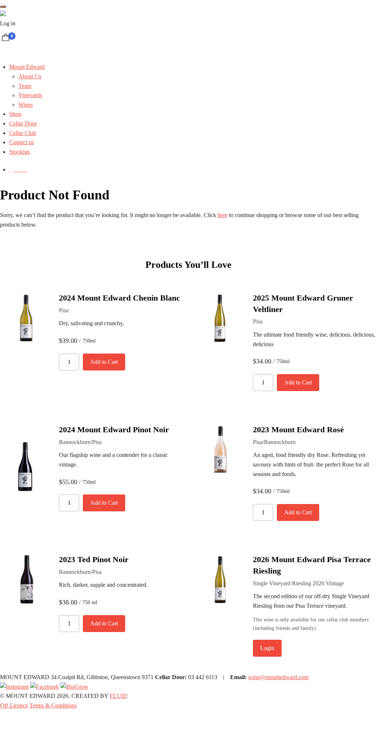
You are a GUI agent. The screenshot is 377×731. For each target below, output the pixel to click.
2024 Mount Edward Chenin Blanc (119, 297)
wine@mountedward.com (278, 677)
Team (24, 86)
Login (267, 648)
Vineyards (30, 95)
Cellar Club (22, 133)
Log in (7, 23)
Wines (25, 105)
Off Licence (14, 705)
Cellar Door (23, 123)
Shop (15, 114)
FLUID (118, 696)
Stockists (19, 152)
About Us (29, 76)
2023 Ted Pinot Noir (93, 559)
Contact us (21, 142)
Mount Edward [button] (27, 67)
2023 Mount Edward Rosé (298, 429)
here (223, 215)
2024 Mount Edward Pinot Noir (114, 429)
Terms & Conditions (53, 705)
